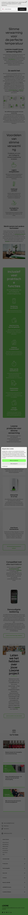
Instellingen (5, 466)
